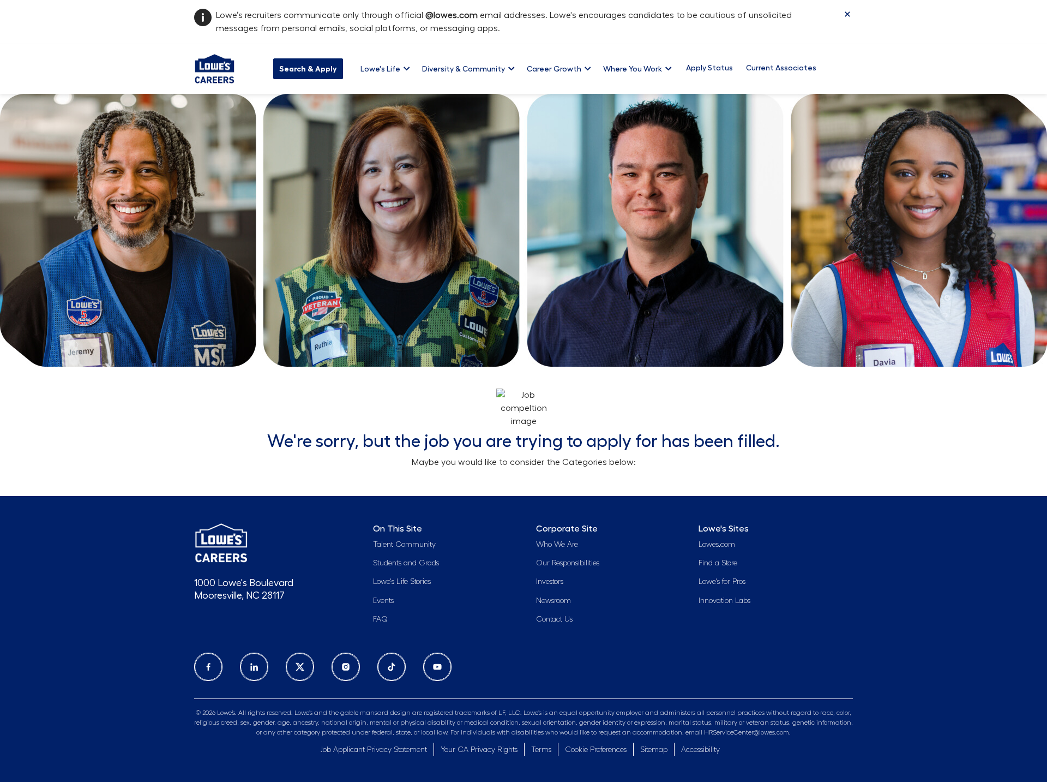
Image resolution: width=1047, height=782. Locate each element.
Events (383, 601)
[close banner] (847, 14)
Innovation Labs (724, 601)
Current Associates (781, 67)
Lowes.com (717, 544)
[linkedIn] (254, 666)
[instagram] (345, 666)
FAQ (380, 619)
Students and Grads (406, 563)
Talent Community (404, 544)
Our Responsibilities (567, 563)
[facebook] (208, 666)
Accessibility (700, 750)
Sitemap (653, 750)
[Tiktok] (391, 666)
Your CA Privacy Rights (479, 750)
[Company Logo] (214, 67)
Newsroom (553, 601)
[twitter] (300, 666)
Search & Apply (308, 69)
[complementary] (596, 750)
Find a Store (718, 563)
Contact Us (554, 619)
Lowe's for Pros (722, 582)
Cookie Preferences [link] (596, 750)
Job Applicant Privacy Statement (374, 750)
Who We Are (557, 544)
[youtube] (437, 666)
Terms (541, 750)
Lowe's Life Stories (402, 582)
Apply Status (709, 67)
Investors (549, 582)
